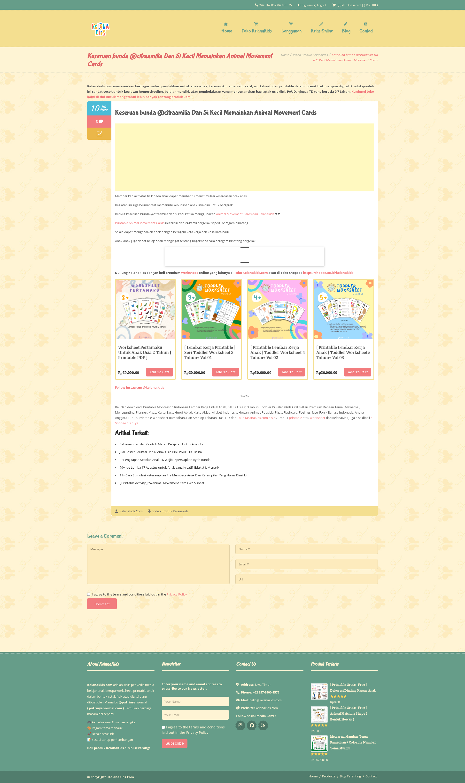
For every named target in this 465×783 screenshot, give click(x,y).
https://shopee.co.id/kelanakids (328, 272)
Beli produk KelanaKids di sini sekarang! (118, 748)
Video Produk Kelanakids (310, 55)
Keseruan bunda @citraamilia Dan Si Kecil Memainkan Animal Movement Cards (216, 113)
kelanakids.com (267, 708)
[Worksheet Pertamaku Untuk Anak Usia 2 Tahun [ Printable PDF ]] (145, 309)
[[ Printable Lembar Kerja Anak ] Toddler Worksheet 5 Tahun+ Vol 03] (343, 309)
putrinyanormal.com (105, 708)
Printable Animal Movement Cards (139, 223)
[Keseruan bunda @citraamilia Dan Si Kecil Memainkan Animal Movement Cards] (99, 134)
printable (295, 418)
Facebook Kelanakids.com (252, 725)
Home (285, 55)
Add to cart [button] (159, 372)
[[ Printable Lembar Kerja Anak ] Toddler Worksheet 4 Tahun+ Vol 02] (277, 309)
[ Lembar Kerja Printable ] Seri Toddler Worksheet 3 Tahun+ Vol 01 (209, 352)
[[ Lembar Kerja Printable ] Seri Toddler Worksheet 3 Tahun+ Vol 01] (211, 309)
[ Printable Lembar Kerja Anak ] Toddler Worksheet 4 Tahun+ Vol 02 (277, 352)
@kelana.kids (240, 725)
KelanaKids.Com (121, 777)
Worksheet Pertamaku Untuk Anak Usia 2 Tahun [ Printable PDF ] (144, 352)
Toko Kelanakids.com (251, 272)
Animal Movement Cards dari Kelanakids (245, 214)
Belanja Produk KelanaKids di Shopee (263, 725)
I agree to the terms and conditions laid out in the (139, 594)
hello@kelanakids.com (265, 700)
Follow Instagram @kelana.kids (139, 387)
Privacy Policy (177, 594)
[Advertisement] (244, 157)
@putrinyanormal (133, 702)
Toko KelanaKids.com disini (256, 418)
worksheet (189, 272)
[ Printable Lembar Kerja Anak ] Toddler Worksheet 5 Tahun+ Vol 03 (343, 352)
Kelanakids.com (131, 511)
